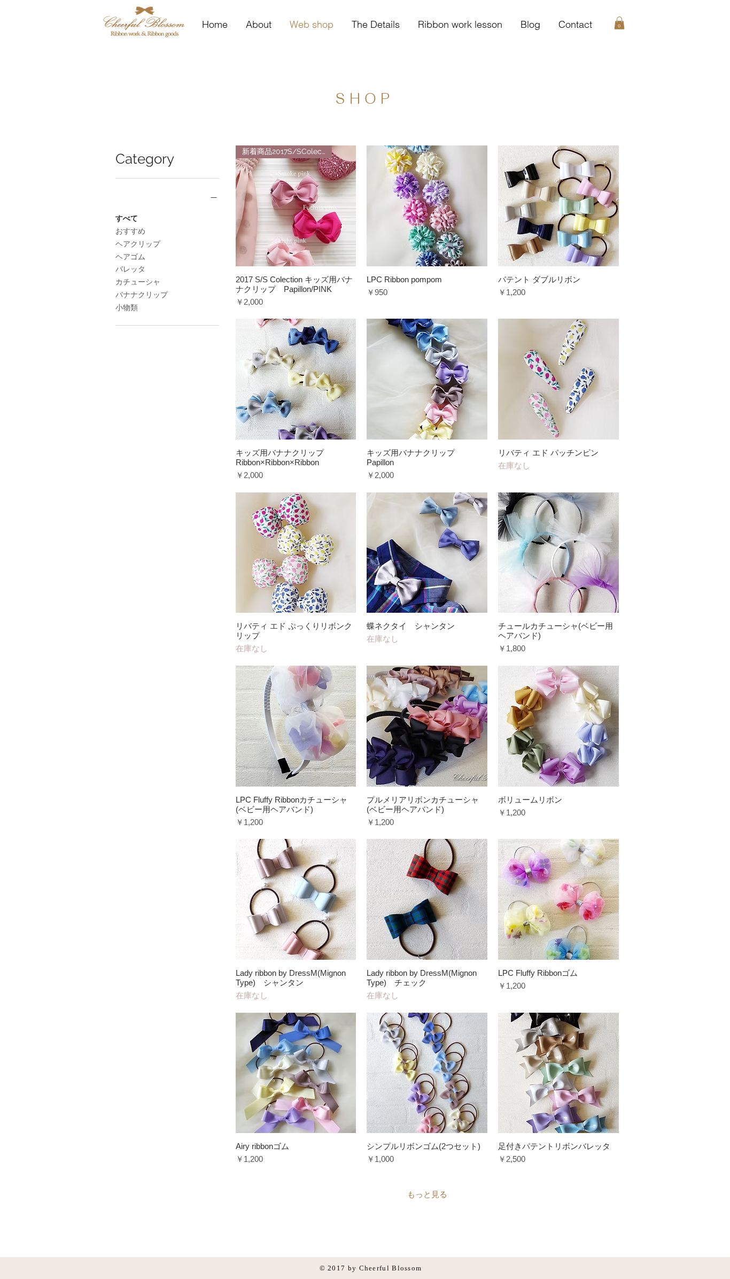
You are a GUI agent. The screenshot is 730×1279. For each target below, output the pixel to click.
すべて (126, 218)
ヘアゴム (130, 256)
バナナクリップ (141, 294)
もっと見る (427, 1194)
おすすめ (130, 231)
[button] (619, 23)
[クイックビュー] (427, 205)
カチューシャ (137, 282)
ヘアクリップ (137, 244)
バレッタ (130, 269)
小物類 (126, 307)
